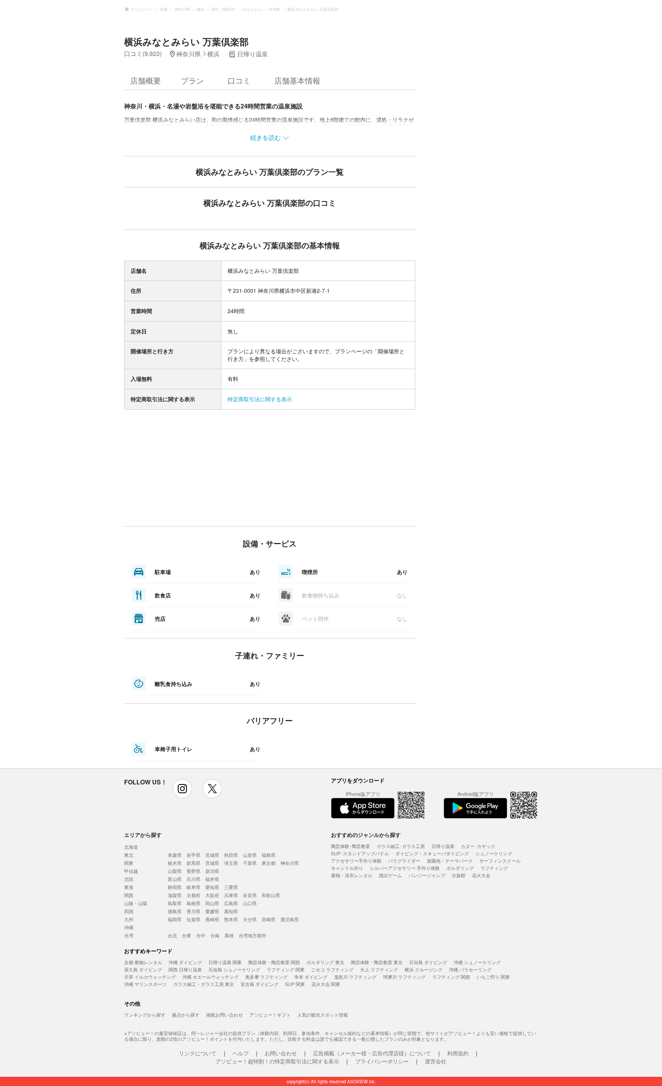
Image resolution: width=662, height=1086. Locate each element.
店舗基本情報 (297, 80)
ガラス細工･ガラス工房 (401, 846)
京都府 (193, 895)
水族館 (458, 875)
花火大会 (481, 875)
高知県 (231, 911)
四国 (128, 911)
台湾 (128, 935)
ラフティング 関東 (286, 969)
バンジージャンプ (426, 875)
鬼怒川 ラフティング (355, 976)
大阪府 (212, 895)
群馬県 (193, 863)
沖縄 (128, 927)
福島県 (268, 854)
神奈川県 (289, 863)
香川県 (193, 911)
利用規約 (458, 1053)
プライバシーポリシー (382, 1061)
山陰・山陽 (135, 903)
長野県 (193, 871)
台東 (186, 935)
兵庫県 (231, 895)
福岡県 (175, 919)
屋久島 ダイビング (143, 969)
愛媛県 (212, 911)
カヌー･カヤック (478, 846)
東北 (128, 854)
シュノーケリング (493, 853)
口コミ (239, 80)
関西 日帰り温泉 (185, 969)
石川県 (193, 879)
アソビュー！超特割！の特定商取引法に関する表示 (277, 1061)
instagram (182, 788)
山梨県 (175, 871)
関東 (128, 863)
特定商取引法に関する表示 (260, 399)
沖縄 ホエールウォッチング (210, 976)
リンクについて (197, 1053)
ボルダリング (460, 868)
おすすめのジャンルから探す (366, 834)
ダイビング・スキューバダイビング (432, 853)
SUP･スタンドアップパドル (360, 853)
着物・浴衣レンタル (351, 875)
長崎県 (212, 919)
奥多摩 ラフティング (266, 976)
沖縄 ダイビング (185, 962)
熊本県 (231, 919)
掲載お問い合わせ (224, 1014)
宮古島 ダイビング (260, 984)
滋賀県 (175, 895)
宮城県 (212, 854)
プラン (192, 80)
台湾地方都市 (252, 935)
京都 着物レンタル (143, 962)
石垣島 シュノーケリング (234, 969)
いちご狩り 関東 (493, 976)
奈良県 (250, 895)
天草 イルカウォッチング (150, 976)
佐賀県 (193, 919)
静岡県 (175, 887)
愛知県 (212, 887)
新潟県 (212, 871)
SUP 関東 (295, 984)
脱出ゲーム (390, 875)
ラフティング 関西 (451, 976)
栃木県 (175, 863)
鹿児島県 (289, 919)
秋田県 (231, 854)
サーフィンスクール (500, 860)
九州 (128, 919)
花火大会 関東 (325, 984)
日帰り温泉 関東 (225, 962)
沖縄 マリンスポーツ (145, 984)
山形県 (250, 854)
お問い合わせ (281, 1053)
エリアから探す (143, 834)
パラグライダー (404, 860)
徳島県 (175, 911)
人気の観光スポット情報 (322, 1014)
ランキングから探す (145, 1014)
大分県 (250, 919)
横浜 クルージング (423, 969)
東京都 (268, 863)
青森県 (175, 854)
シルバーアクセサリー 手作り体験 (405, 868)
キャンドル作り (347, 868)
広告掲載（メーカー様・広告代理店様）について (372, 1053)
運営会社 (435, 1061)
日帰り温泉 (442, 846)
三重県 (231, 887)
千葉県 (250, 863)
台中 (200, 935)
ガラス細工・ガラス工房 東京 (203, 984)
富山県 (175, 879)
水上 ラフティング (379, 969)
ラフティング (494, 868)
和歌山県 (271, 895)
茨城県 (212, 863)
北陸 (128, 879)
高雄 (229, 935)
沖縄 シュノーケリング (477, 962)
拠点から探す (186, 1014)
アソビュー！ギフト (270, 1014)
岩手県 (193, 854)
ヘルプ (241, 1053)
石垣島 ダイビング (428, 962)
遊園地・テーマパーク (450, 860)
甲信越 (131, 871)
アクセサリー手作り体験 (356, 860)
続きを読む (265, 137)
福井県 (212, 879)
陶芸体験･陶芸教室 (350, 846)
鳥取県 (175, 903)
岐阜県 (193, 887)
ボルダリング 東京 (325, 962)
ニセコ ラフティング (332, 969)
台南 (215, 935)
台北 (172, 935)
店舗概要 (145, 80)
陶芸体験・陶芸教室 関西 (274, 962)
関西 (128, 895)
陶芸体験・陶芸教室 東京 (377, 962)
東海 (128, 887)
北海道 (131, 846)
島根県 (193, 903)
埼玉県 (231, 863)
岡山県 (212, 903)
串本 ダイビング (311, 976)
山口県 (250, 903)
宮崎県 (268, 919)
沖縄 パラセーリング (470, 969)
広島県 (231, 903)
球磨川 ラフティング (404, 976)
